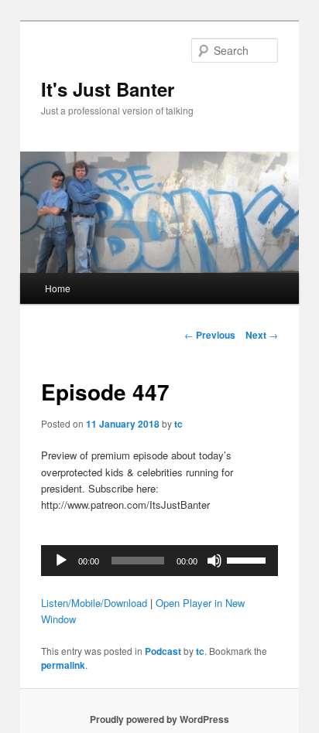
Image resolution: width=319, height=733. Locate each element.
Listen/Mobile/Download (94, 602)
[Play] (61, 560)
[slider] (248, 559)
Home (57, 288)
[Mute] (214, 560)
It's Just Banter (107, 89)
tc (178, 424)
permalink (63, 665)
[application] (159, 560)
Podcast (163, 651)
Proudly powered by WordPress (159, 719)
